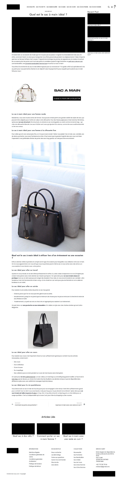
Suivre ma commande (58, 460)
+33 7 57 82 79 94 (101, 464)
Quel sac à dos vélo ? (23, 435)
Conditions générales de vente (36, 456)
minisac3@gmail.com (103, 467)
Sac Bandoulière (52, 7)
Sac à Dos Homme (95, 7)
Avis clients (54, 465)
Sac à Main (61, 7)
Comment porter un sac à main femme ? (48, 437)
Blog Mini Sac (48, 11)
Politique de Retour (35, 466)
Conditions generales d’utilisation (35, 460)
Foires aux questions (57, 457)
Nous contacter (56, 452)
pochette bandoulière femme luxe (36, 63)
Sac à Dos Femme (82, 7)
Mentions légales (34, 452)
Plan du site (55, 462)
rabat (35, 393)
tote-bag (15, 379)
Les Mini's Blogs (56, 455)
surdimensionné (30, 377)
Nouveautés (31, 7)
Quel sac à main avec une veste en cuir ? (73, 437)
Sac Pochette (40, 7)
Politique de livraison (35, 464)
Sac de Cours (71, 7)
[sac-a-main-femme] (48, 92)
